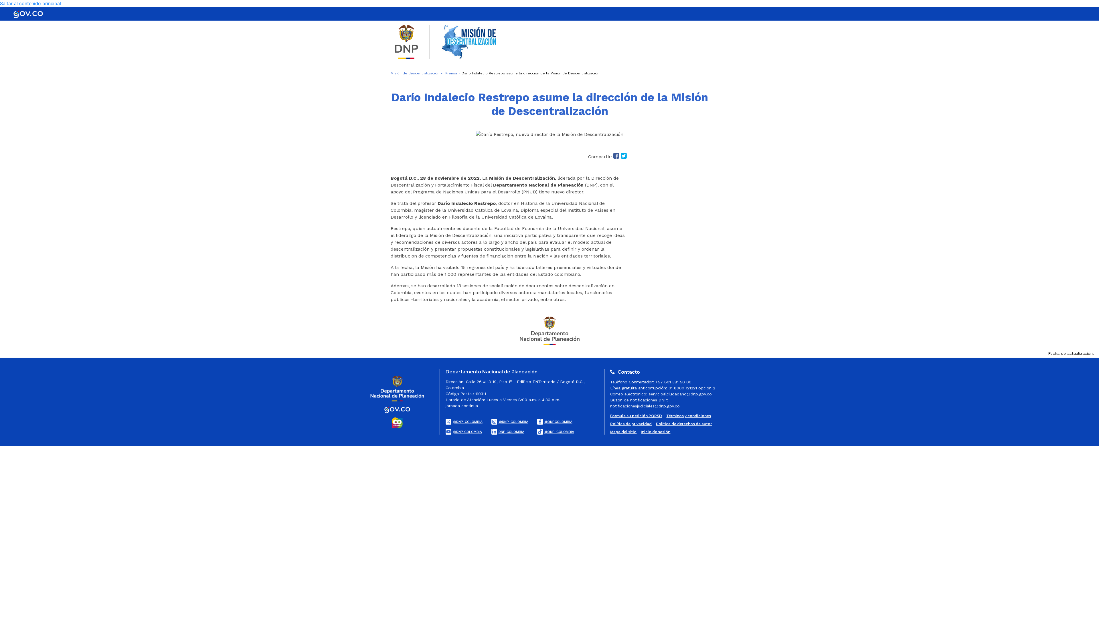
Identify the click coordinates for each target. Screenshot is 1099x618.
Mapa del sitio (623, 432)
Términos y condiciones (688, 416)
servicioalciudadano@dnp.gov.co (680, 394)
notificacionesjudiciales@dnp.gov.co (645, 406)
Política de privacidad (631, 424)
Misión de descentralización (415, 73)
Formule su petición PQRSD (636, 416)
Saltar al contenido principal (30, 3)
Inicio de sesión (655, 432)
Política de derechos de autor (684, 424)
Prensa (451, 73)
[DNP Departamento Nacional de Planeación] (550, 330)
